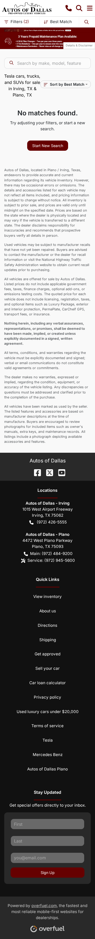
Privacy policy (47, 697)
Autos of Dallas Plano (47, 769)
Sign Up (48, 872)
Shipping (47, 639)
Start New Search (47, 145)
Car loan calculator (47, 682)
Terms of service (47, 725)
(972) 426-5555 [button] (52, 522)
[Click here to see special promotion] (47, 30)
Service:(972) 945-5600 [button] (51, 560)
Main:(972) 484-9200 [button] (51, 553)
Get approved (47, 653)
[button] (68, 8)
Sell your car (47, 668)
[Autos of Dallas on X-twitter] (47, 472)
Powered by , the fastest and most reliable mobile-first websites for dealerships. (47, 911)
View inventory (47, 596)
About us (47, 610)
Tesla (47, 740)
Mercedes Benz (48, 754)
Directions (47, 625)
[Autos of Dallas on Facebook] (35, 472)
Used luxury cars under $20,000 (48, 711)
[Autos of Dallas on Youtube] (60, 472)
